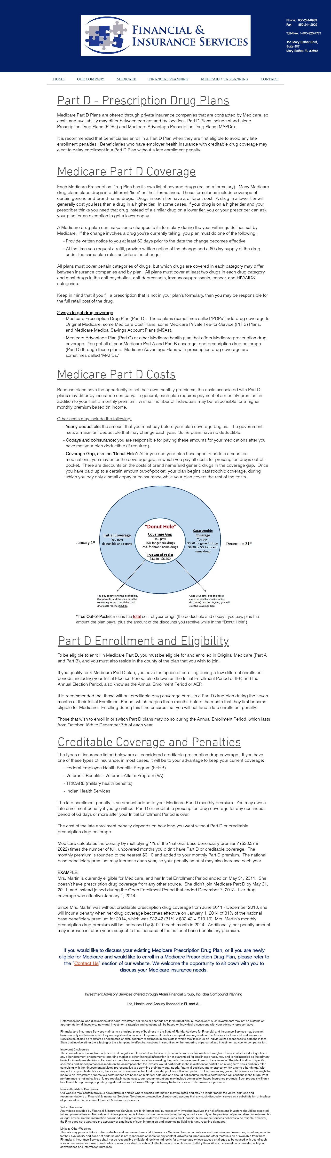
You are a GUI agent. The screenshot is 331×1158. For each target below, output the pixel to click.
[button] (90, 79)
